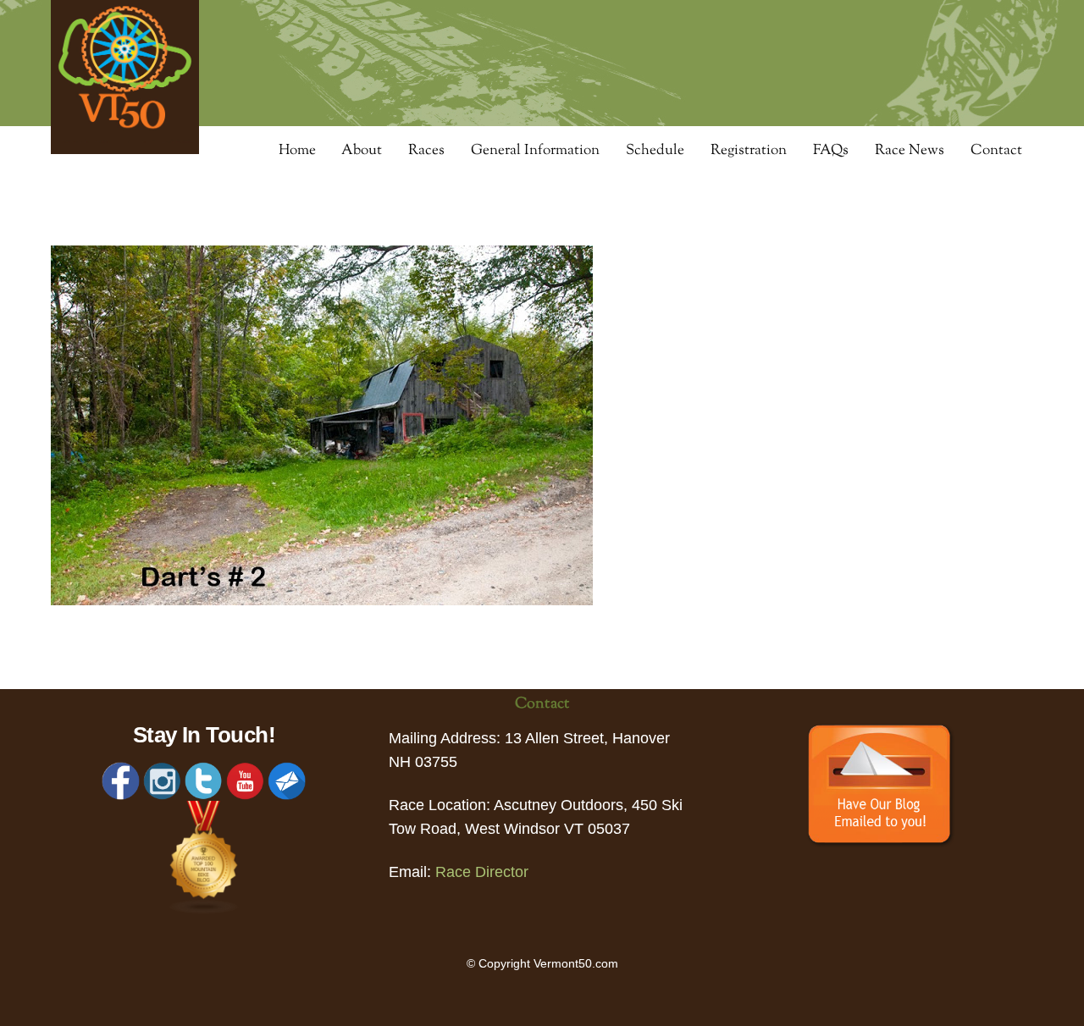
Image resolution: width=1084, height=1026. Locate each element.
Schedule (655, 151)
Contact (996, 151)
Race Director (481, 871)
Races (426, 151)
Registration (749, 151)
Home (297, 151)
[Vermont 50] (125, 148)
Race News (909, 151)
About (361, 151)
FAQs (831, 151)
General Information (535, 151)
